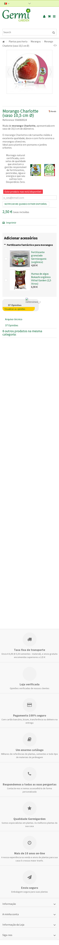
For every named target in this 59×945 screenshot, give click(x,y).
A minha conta (10, 914)
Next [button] (51, 72)
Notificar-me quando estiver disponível (26, 203)
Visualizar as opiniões (14, 309)
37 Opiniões (11, 325)
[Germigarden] (18, 16)
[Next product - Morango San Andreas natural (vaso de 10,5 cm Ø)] (56, 45)
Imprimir (11, 222)
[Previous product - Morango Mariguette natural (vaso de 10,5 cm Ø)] (54, 45)
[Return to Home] (3, 42)
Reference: (8, 120)
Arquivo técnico (13, 319)
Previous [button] (8, 72)
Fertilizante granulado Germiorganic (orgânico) (39, 257)
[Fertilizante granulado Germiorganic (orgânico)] (20, 258)
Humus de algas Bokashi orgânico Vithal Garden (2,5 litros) (41, 278)
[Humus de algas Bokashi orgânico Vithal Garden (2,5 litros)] (20, 279)
